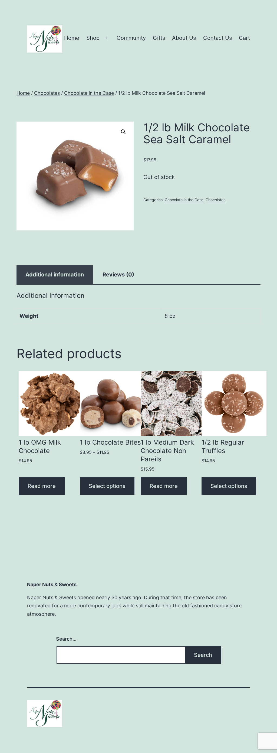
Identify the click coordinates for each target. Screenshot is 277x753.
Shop (93, 38)
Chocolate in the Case (89, 93)
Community (131, 38)
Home (71, 38)
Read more (42, 486)
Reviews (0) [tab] (118, 274)
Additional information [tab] (54, 274)
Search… (66, 639)
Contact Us (217, 38)
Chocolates (47, 93)
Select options (107, 486)
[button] (123, 132)
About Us (184, 38)
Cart (244, 38)
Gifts (159, 38)
